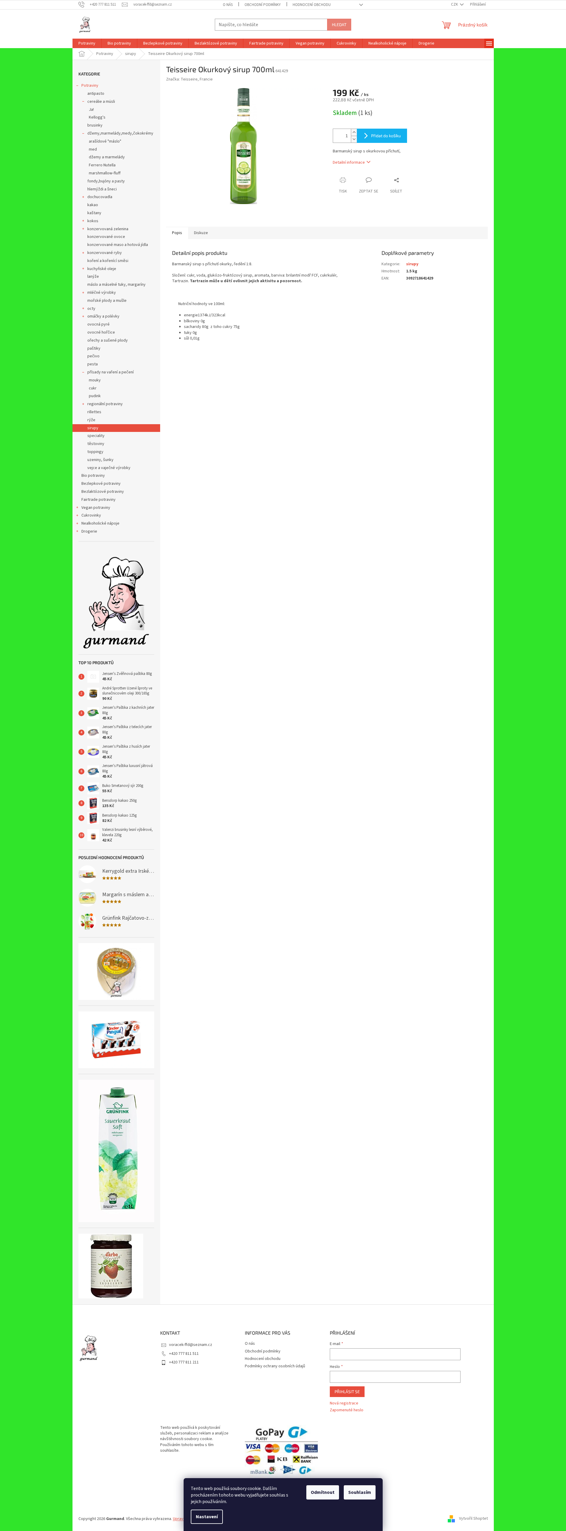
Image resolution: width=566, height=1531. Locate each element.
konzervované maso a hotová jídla (117, 245)
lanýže (93, 277)
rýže (91, 420)
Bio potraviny (93, 476)
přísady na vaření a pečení (110, 372)
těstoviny (95, 444)
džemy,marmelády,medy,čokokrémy (120, 133)
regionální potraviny (105, 404)
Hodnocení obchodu (312, 4)
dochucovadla (99, 197)
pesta (92, 364)
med (93, 149)
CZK (455, 4)
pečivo (93, 356)
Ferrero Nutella (102, 165)
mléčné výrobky (101, 293)
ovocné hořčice (101, 332)
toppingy (95, 452)
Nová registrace (344, 1403)
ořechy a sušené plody (107, 340)
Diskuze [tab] (201, 233)
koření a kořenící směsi (107, 261)
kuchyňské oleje (101, 269)
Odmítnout (323, 1492)
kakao (92, 205)
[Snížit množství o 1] (354, 139)
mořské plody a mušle (107, 301)
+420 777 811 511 (184, 1354)
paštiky (93, 348)
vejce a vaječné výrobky (108, 468)
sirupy (92, 428)
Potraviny (89, 86)
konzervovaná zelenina (107, 229)
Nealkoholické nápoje (100, 523)
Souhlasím (359, 1492)
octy (91, 309)
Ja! (91, 110)
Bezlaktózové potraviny (102, 492)
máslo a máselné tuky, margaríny (116, 285)
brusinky (95, 125)
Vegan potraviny (95, 508)
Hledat (339, 24)
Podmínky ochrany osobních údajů (275, 1366)
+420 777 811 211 (184, 1362)
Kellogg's (97, 117)
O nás (228, 4)
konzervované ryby (104, 253)
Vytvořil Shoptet (473, 1519)
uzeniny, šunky (100, 460)
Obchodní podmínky (263, 4)
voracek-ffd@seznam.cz (190, 1345)
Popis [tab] (177, 233)
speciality (96, 436)
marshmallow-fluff (105, 173)
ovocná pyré (98, 324)
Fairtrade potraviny (98, 500)
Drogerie (89, 531)
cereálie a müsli (101, 102)
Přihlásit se (347, 1391)
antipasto (95, 94)
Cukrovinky (91, 515)
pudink (95, 396)
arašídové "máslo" (105, 141)
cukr (93, 388)
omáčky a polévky (103, 316)
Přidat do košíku (386, 135)
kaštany (94, 213)
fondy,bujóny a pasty (106, 181)
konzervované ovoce (106, 237)
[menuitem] (86, 43)
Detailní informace (349, 162)
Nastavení (207, 1516)
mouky (95, 380)
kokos (92, 221)
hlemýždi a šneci (102, 189)
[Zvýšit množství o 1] (354, 132)
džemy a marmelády (107, 157)
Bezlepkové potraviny (101, 484)
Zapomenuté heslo (346, 1410)
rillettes (94, 412)
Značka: (189, 79)
